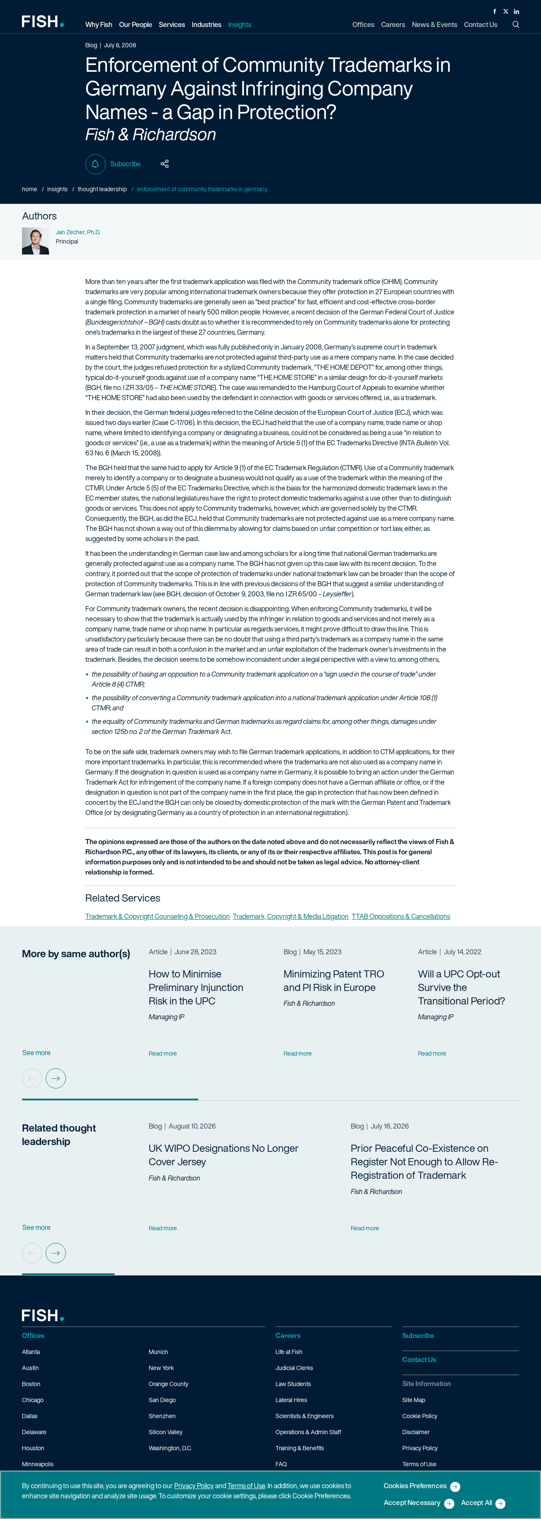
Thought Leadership (102, 188)
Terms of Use (419, 1463)
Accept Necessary (412, 1503)
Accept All (476, 1503)
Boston (31, 1383)
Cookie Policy (419, 1415)
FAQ (281, 1463)
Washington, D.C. (170, 1447)
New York (161, 1367)
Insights (57, 188)
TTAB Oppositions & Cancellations (401, 916)
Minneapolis (38, 1463)
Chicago (33, 1399)
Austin (30, 1367)
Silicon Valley (166, 1431)
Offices (33, 1335)
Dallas (30, 1415)
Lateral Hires (291, 1399)
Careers (288, 1335)
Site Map (413, 1399)
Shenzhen (162, 1415)
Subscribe (125, 164)
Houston (33, 1447)
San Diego (162, 1399)
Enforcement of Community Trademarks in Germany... (204, 188)
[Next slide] (56, 1078)
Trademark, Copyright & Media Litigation (291, 916)
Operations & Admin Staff (308, 1431)
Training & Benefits (300, 1447)
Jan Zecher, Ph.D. (78, 231)
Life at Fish (289, 1351)
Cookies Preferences (415, 1486)
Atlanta (31, 1351)
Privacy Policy (420, 1447)
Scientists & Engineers (305, 1415)
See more (36, 1053)
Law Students (293, 1383)
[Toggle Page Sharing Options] (165, 164)
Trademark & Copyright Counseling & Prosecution (157, 916)
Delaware (34, 1431)
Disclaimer (416, 1431)
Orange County (169, 1383)
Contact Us (419, 1359)
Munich (158, 1351)
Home (29, 188)
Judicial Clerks (294, 1367)
